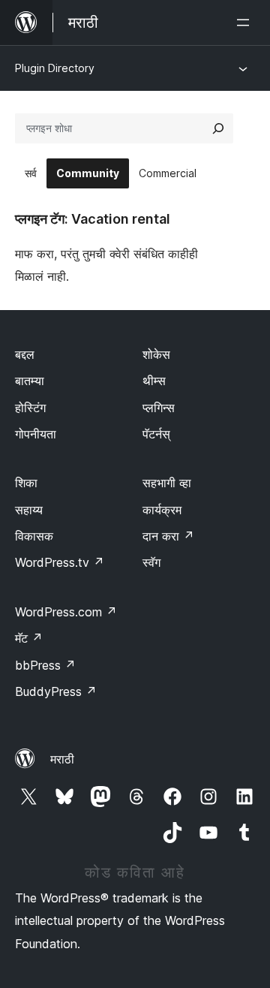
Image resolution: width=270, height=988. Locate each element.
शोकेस (156, 354)
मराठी (62, 759)
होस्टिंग (30, 407)
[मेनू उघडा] (246, 22)
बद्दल (24, 354)
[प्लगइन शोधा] (218, 128)
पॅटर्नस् (156, 433)
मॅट (29, 638)
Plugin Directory (54, 68)
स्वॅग (151, 562)
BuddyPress (56, 691)
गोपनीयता (35, 433)
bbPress (45, 665)
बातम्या (29, 380)
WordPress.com (66, 611)
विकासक (34, 536)
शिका (26, 482)
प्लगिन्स (158, 407)
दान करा (168, 536)
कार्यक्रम (162, 509)
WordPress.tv (59, 562)
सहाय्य (29, 509)
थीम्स (154, 380)
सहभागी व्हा (166, 482)
